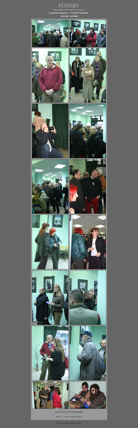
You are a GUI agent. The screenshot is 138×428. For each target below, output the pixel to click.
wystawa (58, 416)
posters (67, 416)
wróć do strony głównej (63, 423)
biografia (72, 416)
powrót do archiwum (75, 423)
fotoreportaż (79, 416)
